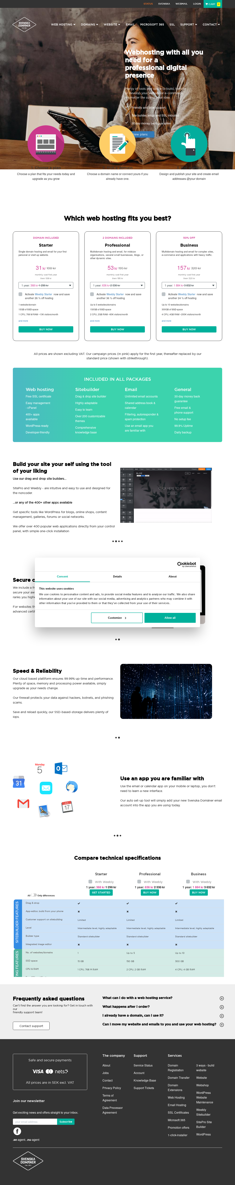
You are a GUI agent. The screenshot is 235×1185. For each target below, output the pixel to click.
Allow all (170, 617)
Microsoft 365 (152, 24)
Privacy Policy (111, 1088)
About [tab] (173, 576)
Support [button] (187, 24)
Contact (107, 1080)
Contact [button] (210, 24)
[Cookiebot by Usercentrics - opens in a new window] (180, 564)
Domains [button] (88, 24)
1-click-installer (177, 1135)
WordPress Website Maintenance (204, 1097)
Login (197, 3)
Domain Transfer (178, 1077)
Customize (115, 617)
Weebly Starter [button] (44, 294)
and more (23, 320)
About (106, 1065)
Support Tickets (144, 1088)
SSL (172, 24)
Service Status (143, 1065)
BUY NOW (46, 329)
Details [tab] (117, 576)
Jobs (105, 1073)
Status (148, 3)
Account (139, 1073)
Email (130, 24)
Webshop (202, 1085)
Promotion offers (178, 1127)
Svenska (164, 3)
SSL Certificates (178, 1112)
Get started (101, 892)
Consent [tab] (62, 576)
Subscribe (65, 1121)
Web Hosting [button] (61, 24)
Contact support (31, 1026)
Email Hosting (177, 1105)
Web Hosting (176, 1097)
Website (201, 1077)
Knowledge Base (145, 1080)
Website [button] (110, 24)
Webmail (182, 3)
